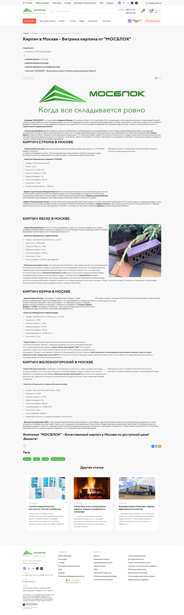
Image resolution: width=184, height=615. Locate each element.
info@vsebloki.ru (29, 582)
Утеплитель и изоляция (103, 580)
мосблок (27, 459)
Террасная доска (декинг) (138, 580)
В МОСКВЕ (37, 59)
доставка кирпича (58, 459)
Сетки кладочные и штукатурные (141, 576)
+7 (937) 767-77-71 (30, 575)
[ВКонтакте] (123, 3)
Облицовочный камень (137, 569)
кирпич (36, 459)
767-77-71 (130, 9)
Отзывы (68, 3)
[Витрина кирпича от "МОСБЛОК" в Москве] (24, 447)
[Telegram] (156, 446)
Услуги (61, 21)
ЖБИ (96, 569)
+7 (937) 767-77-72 (45, 575)
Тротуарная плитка (136, 559)
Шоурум (110, 3)
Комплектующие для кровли (105, 576)
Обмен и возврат (42, 3)
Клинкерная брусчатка (103, 563)
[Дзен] (132, 3)
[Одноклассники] (159, 446)
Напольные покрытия (102, 573)
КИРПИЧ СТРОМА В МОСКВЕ (38, 52)
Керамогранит (100, 566)
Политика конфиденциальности (71, 576)
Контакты (107, 21)
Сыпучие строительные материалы (142, 566)
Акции (81, 21)
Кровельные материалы (138, 573)
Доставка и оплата (48, 21)
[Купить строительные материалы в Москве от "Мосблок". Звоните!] (34, 11)
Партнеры (56, 3)
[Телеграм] (128, 3)
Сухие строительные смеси (139, 563)
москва (45, 459)
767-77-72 (130, 13)
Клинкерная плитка (101, 559)
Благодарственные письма (85, 3)
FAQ (101, 3)
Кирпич (97, 556)
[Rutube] (136, 3)
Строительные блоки (136, 556)
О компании (92, 21)
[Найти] (52, 11)
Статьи (73, 21)
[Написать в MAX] (119, 3)
